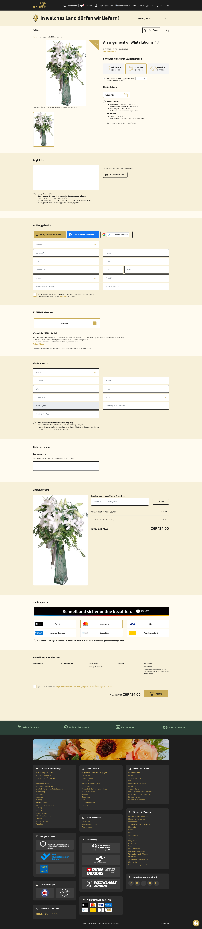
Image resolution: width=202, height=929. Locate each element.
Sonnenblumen (133, 835)
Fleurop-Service (134, 797)
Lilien (130, 833)
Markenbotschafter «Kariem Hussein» (95, 789)
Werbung (85, 794)
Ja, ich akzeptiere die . (75, 686)
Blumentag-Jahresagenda (45, 786)
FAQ (129, 781)
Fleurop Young (87, 827)
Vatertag (39, 800)
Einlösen (161, 502)
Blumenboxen (133, 822)
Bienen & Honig (41, 802)
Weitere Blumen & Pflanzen (138, 854)
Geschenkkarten (134, 789)
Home (35, 37)
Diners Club (104, 633)
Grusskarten (132, 786)
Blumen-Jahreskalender (136, 819)
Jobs (83, 800)
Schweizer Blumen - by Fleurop (139, 824)
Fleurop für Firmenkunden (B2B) (139, 794)
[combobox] (66, 244)
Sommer (39, 811)
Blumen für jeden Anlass (44, 773)
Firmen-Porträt (87, 778)
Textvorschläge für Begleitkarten (47, 778)
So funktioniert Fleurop (136, 778)
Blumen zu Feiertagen (43, 775)
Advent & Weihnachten (44, 816)
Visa (150, 624)
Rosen (130, 830)
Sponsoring (86, 797)
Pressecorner (86, 786)
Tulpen (130, 838)
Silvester (39, 819)
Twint (57, 624)
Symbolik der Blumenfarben (138, 859)
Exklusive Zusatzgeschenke (138, 865)
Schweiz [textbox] (39, 278)
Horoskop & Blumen (43, 784)
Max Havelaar (133, 862)
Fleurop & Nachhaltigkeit (91, 784)
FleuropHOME (87, 822)
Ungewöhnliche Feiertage (45, 805)
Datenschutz (86, 775)
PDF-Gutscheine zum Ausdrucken (140, 792)
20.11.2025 (100, 686)
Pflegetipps (132, 857)
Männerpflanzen (134, 849)
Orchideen (132, 843)
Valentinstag (40, 792)
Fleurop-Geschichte (89, 781)
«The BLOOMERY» (88, 792)
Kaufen (159, 694)
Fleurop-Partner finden (136, 800)
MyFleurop (132, 775)
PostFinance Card (151, 633)
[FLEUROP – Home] (39, 5)
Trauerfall (39, 824)
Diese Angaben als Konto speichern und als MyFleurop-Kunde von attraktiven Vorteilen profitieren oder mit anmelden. (66, 295)
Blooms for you (133, 827)
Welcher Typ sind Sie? (89, 824)
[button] (38, 30)
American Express (57, 633)
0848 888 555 (47, 914)
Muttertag (39, 797)
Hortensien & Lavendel (136, 851)
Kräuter (131, 846)
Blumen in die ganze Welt (137, 784)
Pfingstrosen (132, 841)
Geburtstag (40, 781)
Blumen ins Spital (42, 821)
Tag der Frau (40, 794)
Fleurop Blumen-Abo (136, 773)
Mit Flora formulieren (117, 175)
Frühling (39, 808)
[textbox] (66, 244)
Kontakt (85, 805)
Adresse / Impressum (89, 802)
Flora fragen (153, 30)
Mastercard (104, 624)
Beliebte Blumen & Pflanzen (138, 816)
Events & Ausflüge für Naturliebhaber (49, 789)
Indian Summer (41, 813)
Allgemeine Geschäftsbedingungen (94, 773)
